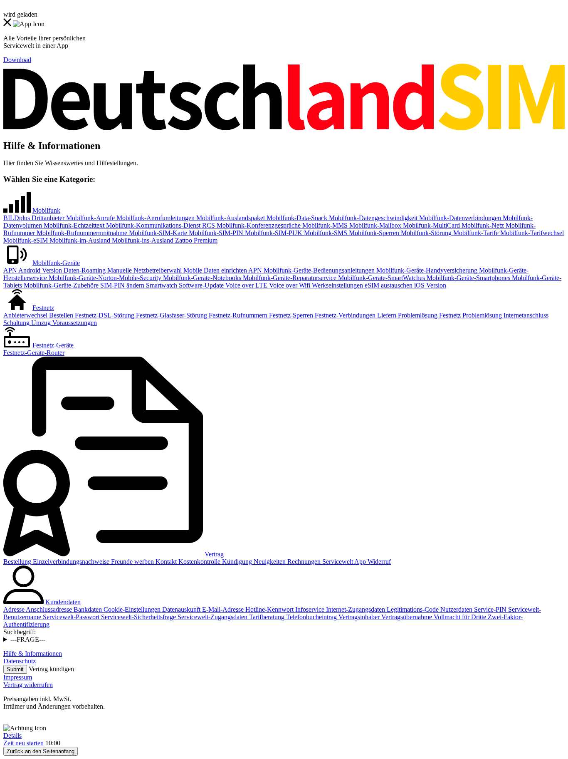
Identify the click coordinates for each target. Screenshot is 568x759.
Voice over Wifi (288, 285)
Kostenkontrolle (198, 561)
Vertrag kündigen (51, 668)
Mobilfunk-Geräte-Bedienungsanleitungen (318, 270)
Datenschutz (19, 661)
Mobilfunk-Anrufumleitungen (155, 217)
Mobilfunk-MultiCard (430, 225)
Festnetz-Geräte (53, 345)
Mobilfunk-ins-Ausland (141, 240)
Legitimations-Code (412, 609)
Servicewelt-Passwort (70, 616)
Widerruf (378, 561)
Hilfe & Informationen (32, 653)
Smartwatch (160, 285)
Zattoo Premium (195, 240)
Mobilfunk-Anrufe (89, 217)
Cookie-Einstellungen (131, 609)
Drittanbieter (47, 217)
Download (17, 59)
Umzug (40, 322)
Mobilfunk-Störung (425, 232)
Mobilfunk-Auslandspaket (230, 217)
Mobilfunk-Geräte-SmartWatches (380, 277)
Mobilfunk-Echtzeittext (73, 225)
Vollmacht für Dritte (459, 616)
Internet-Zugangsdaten (354, 609)
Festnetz (43, 307)
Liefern (385, 315)
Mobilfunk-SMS (324, 232)
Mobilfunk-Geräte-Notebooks (201, 277)
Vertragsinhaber (358, 616)
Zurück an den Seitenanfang (40, 751)
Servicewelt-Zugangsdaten (211, 616)
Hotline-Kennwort (269, 609)
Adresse (14, 609)
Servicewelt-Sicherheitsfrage (137, 616)
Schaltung (16, 322)
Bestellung (17, 561)
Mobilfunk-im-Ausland (79, 240)
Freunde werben (131, 561)
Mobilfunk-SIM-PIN (215, 232)
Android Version (39, 270)
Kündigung (236, 561)
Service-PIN (489, 609)
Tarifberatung (265, 616)
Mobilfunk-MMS (324, 225)
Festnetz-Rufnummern (237, 315)
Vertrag (214, 554)
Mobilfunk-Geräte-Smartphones (467, 277)
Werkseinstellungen (336, 285)
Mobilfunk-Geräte (56, 262)
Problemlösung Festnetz (428, 315)
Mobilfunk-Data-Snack (296, 217)
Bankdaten (87, 609)
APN (10, 270)
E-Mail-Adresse (222, 609)
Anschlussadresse (48, 609)
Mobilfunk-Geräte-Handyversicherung (426, 270)
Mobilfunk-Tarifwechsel (531, 232)
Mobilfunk (46, 210)
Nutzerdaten (455, 609)
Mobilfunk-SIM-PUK (272, 232)
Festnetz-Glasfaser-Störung (170, 315)
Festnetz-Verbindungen (344, 315)
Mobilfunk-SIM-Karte (157, 232)
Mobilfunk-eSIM (25, 240)
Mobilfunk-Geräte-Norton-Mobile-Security (104, 277)
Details (12, 735)
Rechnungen (303, 561)
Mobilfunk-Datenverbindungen (459, 217)
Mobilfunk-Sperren (373, 232)
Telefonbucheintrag (310, 616)
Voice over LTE (245, 285)
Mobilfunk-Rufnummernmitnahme (81, 232)
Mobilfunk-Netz (482, 225)
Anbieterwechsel (25, 315)
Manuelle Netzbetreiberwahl (144, 270)
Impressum (17, 677)
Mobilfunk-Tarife (475, 232)
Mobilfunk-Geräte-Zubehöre (60, 285)
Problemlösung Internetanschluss (504, 315)
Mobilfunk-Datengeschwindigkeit (372, 217)
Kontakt (165, 561)
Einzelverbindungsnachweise (70, 561)
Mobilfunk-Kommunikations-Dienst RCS (159, 225)
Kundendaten (63, 601)
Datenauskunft (180, 609)
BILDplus (16, 217)
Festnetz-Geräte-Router (33, 352)
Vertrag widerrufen (28, 684)
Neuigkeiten (269, 561)
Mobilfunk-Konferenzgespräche (258, 225)
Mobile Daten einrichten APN (222, 270)
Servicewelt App (343, 561)
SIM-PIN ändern (121, 285)
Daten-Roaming (84, 270)
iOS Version (429, 285)
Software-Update (200, 285)
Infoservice (309, 609)
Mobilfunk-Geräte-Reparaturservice (288, 277)
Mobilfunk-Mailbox (374, 225)
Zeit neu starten (23, 743)
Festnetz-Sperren (290, 315)
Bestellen (60, 315)
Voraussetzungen (74, 322)
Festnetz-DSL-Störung (103, 315)
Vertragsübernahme (406, 616)
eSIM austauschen (387, 285)
